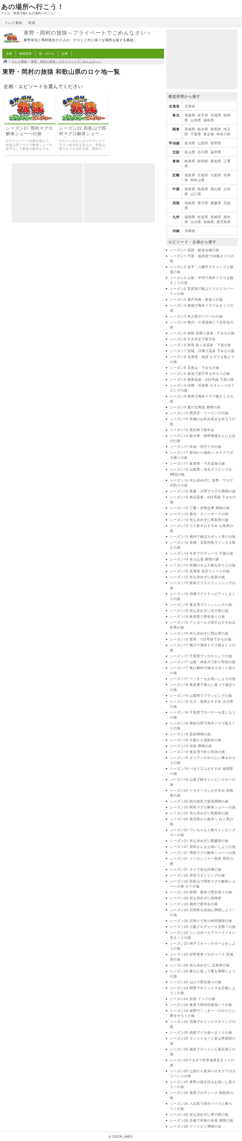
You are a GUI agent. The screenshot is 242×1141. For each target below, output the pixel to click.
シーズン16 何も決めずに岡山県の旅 (199, 633)
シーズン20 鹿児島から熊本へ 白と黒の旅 (201, 821)
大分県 (195, 221)
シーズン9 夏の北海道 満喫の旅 (195, 407)
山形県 (195, 120)
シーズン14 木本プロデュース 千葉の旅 (201, 553)
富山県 (190, 152)
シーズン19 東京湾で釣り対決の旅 (197, 751)
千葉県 (195, 134)
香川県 (203, 202)
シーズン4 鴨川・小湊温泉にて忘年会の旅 (201, 324)
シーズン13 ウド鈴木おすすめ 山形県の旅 (201, 528)
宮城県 (216, 115)
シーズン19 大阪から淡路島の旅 (195, 739)
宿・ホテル (46, 53)
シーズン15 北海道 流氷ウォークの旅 (200, 570)
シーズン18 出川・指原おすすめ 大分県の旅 (201, 704)
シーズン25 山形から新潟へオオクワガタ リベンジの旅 (203, 1073)
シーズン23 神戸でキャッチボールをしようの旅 (203, 946)
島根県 (203, 188)
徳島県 (190, 202)
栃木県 (203, 129)
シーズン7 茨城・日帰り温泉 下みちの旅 (202, 350)
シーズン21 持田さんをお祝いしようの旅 (203, 846)
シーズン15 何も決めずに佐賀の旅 (197, 576)
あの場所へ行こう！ (32, 6)
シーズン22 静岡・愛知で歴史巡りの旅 (201, 892)
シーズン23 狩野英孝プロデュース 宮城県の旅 (201, 956)
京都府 (203, 174)
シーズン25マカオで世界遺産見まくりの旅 (202, 1062)
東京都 (208, 134)
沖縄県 (190, 230)
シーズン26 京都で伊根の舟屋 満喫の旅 (201, 1120)
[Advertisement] (47, 193)
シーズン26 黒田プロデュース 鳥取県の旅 (201, 1095)
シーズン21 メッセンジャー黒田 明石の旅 (201, 861)
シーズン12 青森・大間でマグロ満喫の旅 (203, 491)
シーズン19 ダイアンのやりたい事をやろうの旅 (203, 760)
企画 (9, 53)
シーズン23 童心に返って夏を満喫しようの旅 (203, 973)
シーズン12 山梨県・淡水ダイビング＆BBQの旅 (201, 471)
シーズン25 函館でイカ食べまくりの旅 (201, 1032)
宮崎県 (208, 221)
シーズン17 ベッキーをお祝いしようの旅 (203, 678)
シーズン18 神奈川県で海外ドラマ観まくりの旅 (203, 725)
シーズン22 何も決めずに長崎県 (195, 897)
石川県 (203, 152)
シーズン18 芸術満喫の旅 (190, 733)
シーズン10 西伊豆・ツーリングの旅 (199, 412)
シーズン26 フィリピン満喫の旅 (195, 1126)
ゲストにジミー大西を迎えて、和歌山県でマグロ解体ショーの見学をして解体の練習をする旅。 (29, 145)
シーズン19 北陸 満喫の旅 (191, 745)
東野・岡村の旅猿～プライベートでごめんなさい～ (88, 32)
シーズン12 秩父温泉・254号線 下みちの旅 (203, 499)
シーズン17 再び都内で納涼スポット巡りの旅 (203, 670)
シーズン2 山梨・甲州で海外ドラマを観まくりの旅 (201, 280)
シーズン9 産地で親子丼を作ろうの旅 (200, 373)
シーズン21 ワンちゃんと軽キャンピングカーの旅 (203, 832)
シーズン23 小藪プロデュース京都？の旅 (203, 926)
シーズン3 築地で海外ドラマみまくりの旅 (201, 308)
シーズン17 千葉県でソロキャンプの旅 (201, 655)
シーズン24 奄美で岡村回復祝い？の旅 (201, 1004)
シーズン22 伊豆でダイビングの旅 (197, 875)
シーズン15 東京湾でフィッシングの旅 (201, 604)
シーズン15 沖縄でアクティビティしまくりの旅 (203, 596)
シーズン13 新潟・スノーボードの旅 (199, 513)
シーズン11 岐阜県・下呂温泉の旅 (197, 463)
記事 (65, 53)
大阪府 (216, 174)
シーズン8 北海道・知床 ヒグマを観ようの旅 (202, 359)
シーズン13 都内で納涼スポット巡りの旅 (203, 536)
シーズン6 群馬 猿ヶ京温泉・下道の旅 (200, 344)
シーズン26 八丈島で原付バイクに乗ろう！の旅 (201, 1106)
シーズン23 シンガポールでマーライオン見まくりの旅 (203, 935)
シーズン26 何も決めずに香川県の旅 (199, 1114)
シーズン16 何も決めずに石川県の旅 (199, 610)
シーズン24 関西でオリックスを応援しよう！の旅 (203, 990)
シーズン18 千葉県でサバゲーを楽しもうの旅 (203, 714)
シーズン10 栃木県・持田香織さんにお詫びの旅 (203, 438)
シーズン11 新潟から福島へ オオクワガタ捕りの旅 (201, 455)
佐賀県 (203, 216)
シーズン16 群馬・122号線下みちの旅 (200, 639)
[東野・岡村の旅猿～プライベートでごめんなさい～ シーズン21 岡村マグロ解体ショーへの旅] (30, 122)
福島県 (208, 120)
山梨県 (203, 143)
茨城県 (190, 129)
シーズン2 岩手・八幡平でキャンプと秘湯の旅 (201, 269)
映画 (31, 22)
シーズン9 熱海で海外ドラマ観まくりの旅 (201, 398)
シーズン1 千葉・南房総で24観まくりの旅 (202, 258)
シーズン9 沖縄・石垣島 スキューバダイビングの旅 (202, 387)
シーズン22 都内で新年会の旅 (194, 903)
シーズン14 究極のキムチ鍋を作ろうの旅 (203, 565)
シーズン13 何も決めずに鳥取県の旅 (199, 519)
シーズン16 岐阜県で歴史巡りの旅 (197, 616)
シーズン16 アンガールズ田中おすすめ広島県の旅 (203, 625)
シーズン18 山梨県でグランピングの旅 (201, 695)
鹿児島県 (223, 221)
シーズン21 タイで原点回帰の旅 (195, 869)
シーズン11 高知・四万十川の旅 (195, 446)
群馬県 (216, 129)
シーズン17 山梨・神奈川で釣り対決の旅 (203, 661)
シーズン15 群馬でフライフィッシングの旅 (203, 585)
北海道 (190, 106)
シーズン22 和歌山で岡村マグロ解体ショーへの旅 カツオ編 (82, 130)
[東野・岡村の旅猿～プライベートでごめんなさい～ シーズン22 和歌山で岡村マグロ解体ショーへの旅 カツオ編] (83, 122)
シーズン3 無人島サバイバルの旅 (196, 316)
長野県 (216, 143)
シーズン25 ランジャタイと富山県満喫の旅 (203, 1040)
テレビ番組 (13, 22)
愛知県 (216, 161)
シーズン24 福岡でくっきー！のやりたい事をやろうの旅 (203, 1013)
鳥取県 (190, 188)
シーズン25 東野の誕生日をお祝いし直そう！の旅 (203, 1084)
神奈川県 (223, 134)
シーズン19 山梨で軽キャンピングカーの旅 (203, 782)
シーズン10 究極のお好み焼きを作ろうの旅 (203, 421)
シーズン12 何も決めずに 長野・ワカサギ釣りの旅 (201, 482)
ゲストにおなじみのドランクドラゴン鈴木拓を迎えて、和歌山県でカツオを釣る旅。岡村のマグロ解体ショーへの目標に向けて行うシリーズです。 (82, 145)
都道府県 (25, 53)
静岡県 (203, 161)
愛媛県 (216, 202)
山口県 (195, 193)
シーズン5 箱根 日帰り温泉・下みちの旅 (202, 332)
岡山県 (216, 188)
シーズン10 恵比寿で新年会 (192, 429)
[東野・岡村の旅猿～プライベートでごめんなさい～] (11, 46)
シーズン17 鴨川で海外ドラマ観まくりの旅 (203, 647)
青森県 (190, 115)
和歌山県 (197, 179)
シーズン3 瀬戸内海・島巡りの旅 (196, 299)
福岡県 (190, 216)
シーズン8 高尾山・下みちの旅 (194, 367)
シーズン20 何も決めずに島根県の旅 (199, 813)
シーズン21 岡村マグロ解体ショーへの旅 (29, 130)
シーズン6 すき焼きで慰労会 (193, 338)
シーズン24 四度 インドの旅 (193, 998)
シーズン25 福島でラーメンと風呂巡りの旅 (203, 1051)
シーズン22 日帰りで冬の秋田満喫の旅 (201, 920)
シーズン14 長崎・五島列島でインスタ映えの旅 (203, 545)
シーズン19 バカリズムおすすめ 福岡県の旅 (201, 771)
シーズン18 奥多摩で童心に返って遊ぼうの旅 (203, 687)
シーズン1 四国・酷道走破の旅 (194, 249)
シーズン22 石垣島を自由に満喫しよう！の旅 (203, 912)
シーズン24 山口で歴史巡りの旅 (195, 981)
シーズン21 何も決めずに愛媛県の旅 (199, 840)
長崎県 (216, 216)
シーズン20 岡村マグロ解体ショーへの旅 (203, 807)
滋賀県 (190, 174)
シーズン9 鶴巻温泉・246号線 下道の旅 (202, 379)
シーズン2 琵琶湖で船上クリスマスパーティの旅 (201, 291)
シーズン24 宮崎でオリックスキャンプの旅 (203, 1024)
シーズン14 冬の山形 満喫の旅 (194, 559)
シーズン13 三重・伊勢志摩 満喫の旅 (200, 507)
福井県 (216, 152)
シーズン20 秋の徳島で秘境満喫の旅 (199, 801)
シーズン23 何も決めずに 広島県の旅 (200, 965)
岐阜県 (190, 161)
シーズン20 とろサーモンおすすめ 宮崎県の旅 (201, 792)
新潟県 (190, 143)
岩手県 (203, 115)
